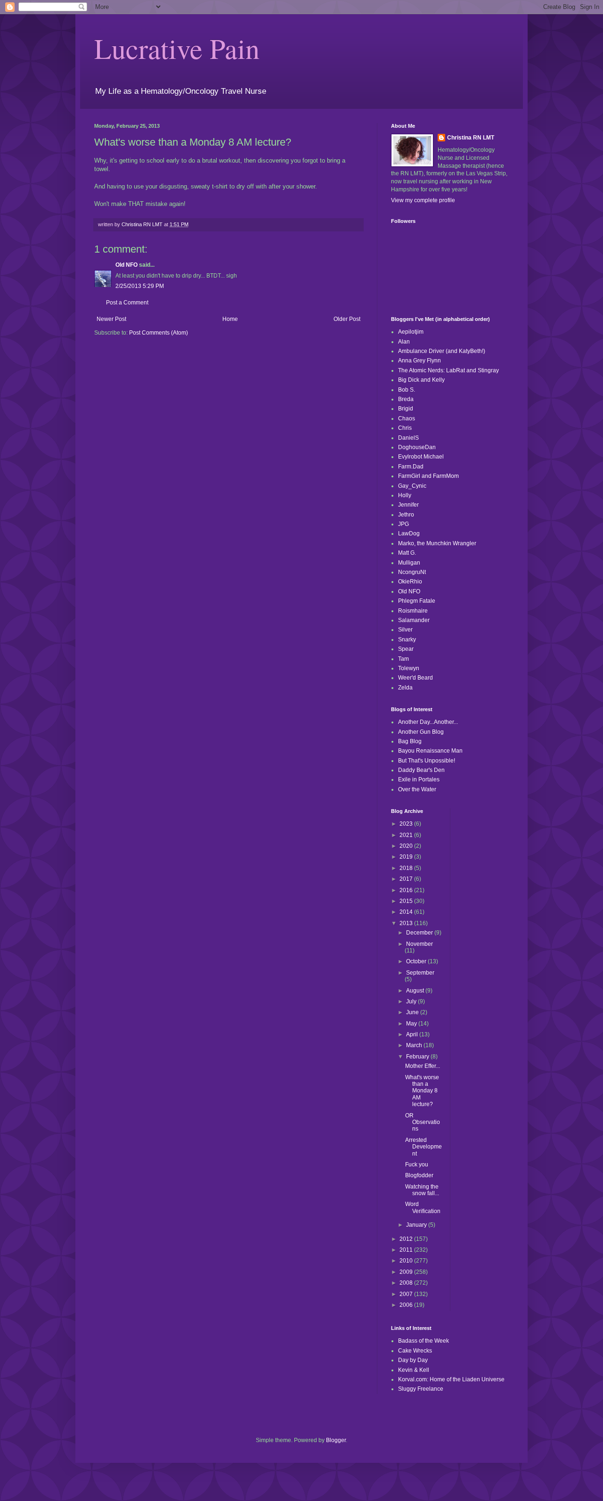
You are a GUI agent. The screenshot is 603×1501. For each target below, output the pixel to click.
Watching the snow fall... (422, 1190)
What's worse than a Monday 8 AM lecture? (422, 1091)
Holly (404, 495)
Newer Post (111, 319)
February (418, 1056)
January (417, 1225)
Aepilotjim (411, 331)
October (417, 961)
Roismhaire (413, 610)
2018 (406, 868)
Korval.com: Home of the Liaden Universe (451, 1379)
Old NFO (126, 265)
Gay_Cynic (412, 486)
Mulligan (409, 562)
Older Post (347, 319)
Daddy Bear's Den (421, 770)
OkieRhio (410, 581)
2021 (406, 835)
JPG (403, 524)
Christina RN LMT (470, 137)
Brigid (405, 408)
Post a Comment (127, 302)
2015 (406, 901)
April (412, 1034)
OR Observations (422, 1122)
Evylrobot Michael (421, 456)
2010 (406, 1260)
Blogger (336, 1440)
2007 (406, 1294)
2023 (406, 823)
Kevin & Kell (413, 1370)
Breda (406, 399)
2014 (406, 912)
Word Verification (422, 1207)
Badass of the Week (423, 1340)
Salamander (414, 620)
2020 (406, 846)
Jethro (406, 514)
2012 (406, 1239)
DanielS (408, 438)
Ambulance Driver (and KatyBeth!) (441, 351)
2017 (406, 879)
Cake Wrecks (415, 1350)
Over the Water (417, 789)
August (415, 990)
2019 (406, 856)
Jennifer (408, 504)
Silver (405, 629)
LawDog (409, 533)
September (420, 972)
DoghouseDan (417, 447)
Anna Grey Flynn (419, 360)
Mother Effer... (422, 1066)
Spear (406, 649)
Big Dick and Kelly (421, 380)
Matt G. (407, 553)
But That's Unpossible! (426, 760)
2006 (406, 1305)
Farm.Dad (411, 466)
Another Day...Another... (428, 722)
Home (230, 319)
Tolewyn (408, 668)
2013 (406, 923)
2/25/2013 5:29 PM (139, 286)
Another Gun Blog (421, 732)
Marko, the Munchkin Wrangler (437, 543)
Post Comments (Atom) (158, 332)
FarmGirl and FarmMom (428, 476)
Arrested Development (423, 1147)
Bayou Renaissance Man (430, 750)
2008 (406, 1283)
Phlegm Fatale (416, 601)
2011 (406, 1250)
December (420, 932)
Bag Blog (410, 741)
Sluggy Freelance (420, 1389)
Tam (403, 659)
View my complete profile (423, 200)
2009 (406, 1272)
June (413, 1012)
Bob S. (406, 389)
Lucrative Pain (177, 48)
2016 (406, 890)
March (415, 1045)
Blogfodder (419, 1175)
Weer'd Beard (415, 677)
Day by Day (413, 1360)
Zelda (405, 687)
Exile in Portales (419, 779)
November (419, 944)
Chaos (406, 418)
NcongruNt (412, 572)
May (412, 1023)
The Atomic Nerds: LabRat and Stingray (448, 370)
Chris (405, 428)
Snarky (407, 639)
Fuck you (416, 1164)
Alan (404, 341)
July (412, 1001)
